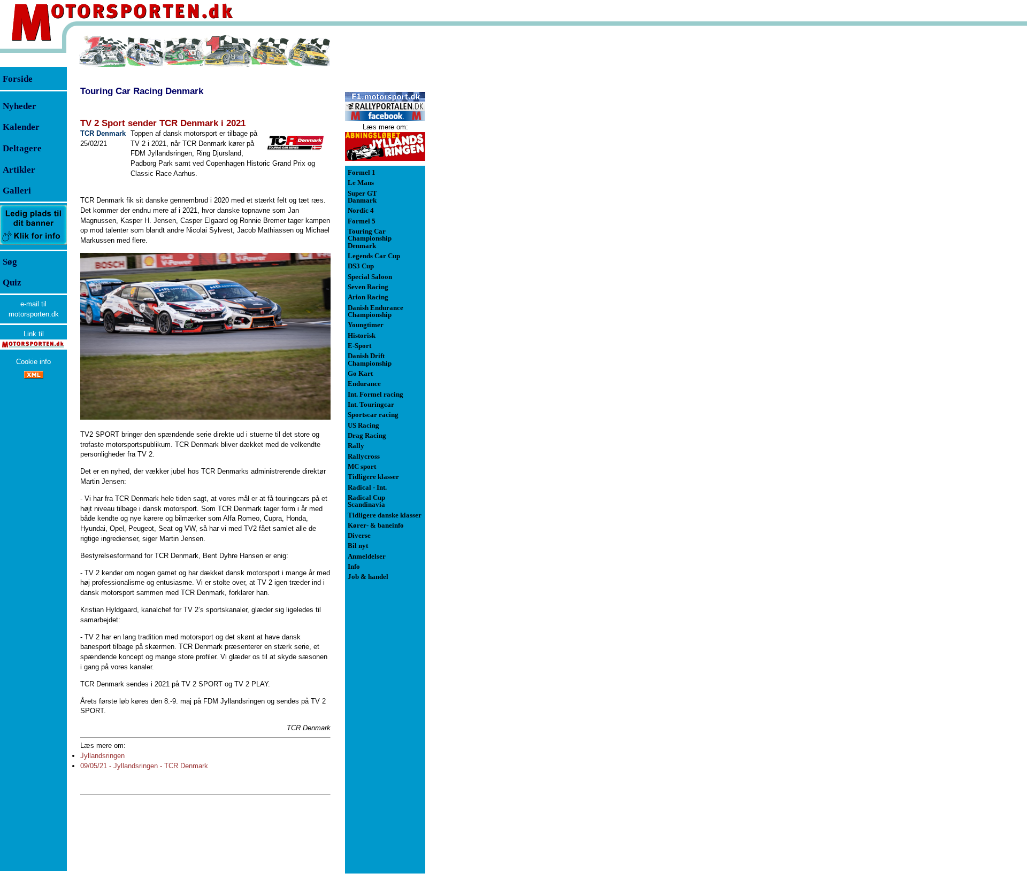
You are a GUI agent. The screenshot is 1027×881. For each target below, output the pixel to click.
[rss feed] (33, 376)
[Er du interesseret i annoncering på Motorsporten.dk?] (33, 244)
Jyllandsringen (102, 756)
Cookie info (33, 362)
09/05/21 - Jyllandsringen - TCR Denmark (144, 766)
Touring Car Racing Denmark (141, 91)
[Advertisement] (481, 194)
